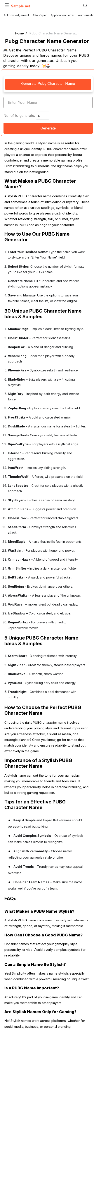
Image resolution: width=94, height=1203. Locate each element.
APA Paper (40, 15)
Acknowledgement (16, 15)
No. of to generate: (19, 115)
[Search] (86, 5)
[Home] (20, 6)
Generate (48, 128)
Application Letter (62, 15)
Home (19, 33)
